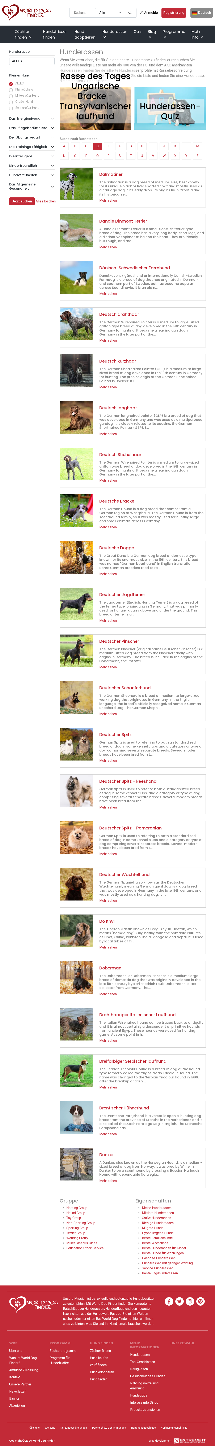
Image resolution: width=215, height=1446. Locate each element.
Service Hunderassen (157, 1268)
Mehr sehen (108, 200)
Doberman (110, 968)
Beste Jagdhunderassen (160, 1273)
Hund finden (98, 1379)
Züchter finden (22, 34)
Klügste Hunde (153, 1228)
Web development (160, 1440)
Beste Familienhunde (157, 1238)
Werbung (50, 1427)
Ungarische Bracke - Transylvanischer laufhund (95, 101)
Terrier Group (75, 1233)
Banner (14, 1399)
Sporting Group (77, 1228)
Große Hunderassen (156, 1218)
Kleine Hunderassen (157, 1208)
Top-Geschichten (142, 1362)
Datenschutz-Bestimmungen (109, 1427)
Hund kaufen (99, 1358)
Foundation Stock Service (85, 1248)
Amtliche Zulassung (23, 1370)
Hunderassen (114, 31)
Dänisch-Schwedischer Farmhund (134, 268)
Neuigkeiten (139, 1369)
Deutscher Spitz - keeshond (128, 781)
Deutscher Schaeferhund (125, 688)
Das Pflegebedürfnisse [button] (28, 128)
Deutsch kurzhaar (117, 361)
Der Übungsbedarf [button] (24, 137)
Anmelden (151, 13)
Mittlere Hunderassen (158, 1213)
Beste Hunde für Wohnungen (163, 1253)
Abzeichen (17, 1406)
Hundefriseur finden (55, 34)
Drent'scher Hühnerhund (124, 1108)
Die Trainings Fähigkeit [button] (28, 146)
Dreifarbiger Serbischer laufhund (132, 1061)
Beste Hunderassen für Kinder (164, 1248)
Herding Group (76, 1208)
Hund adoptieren (85, 34)
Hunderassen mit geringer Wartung (167, 1263)
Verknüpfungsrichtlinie (174, 1427)
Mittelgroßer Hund (27, 95)
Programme (174, 31)
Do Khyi (107, 921)
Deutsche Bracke (116, 501)
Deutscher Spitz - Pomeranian (130, 828)
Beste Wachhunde (155, 1243)
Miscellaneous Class (81, 1243)
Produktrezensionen (145, 1410)
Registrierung (173, 13)
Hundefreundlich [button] (23, 175)
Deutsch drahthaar (119, 314)
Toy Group (73, 1218)
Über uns (15, 1351)
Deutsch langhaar (118, 408)
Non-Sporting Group (80, 1223)
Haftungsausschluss (143, 1427)
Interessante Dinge (144, 1403)
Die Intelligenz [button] (21, 156)
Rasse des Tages (95, 76)
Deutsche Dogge (116, 548)
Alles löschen (46, 201)
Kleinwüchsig (24, 89)
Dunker (106, 1155)
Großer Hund (24, 102)
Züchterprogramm (63, 1351)
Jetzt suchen (22, 201)
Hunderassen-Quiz (170, 111)
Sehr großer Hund (27, 108)
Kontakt (14, 1377)
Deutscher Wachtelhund (124, 874)
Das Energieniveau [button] (24, 118)
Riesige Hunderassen (158, 1223)
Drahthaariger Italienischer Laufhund (137, 1015)
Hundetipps (138, 1395)
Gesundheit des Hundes (147, 1376)
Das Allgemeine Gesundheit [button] (22, 186)
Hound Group (75, 1213)
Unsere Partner (20, 1384)
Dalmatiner (111, 174)
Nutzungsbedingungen (73, 1427)
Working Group (77, 1238)
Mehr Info (196, 34)
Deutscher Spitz (115, 734)
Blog (152, 31)
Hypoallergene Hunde (158, 1233)
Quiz (138, 31)
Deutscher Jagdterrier (122, 594)
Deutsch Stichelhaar (120, 454)
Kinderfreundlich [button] (23, 165)
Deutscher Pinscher (119, 641)
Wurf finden (98, 1365)
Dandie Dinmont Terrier (123, 221)
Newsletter (17, 1391)
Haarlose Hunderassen (159, 1258)
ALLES (19, 83)
